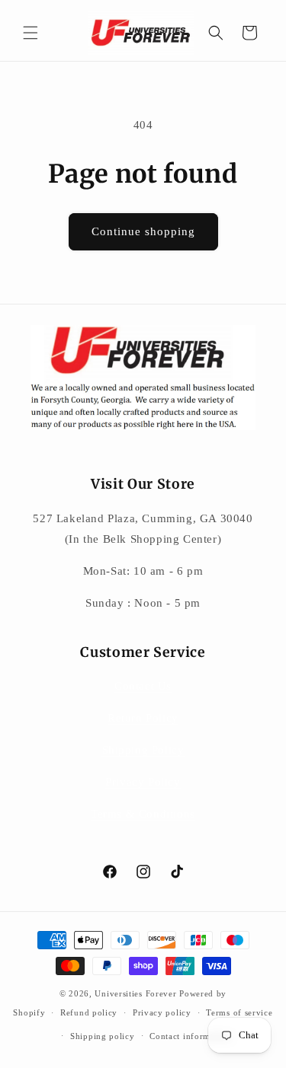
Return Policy (143, 718)
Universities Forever (135, 993)
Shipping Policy (143, 750)
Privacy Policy (142, 782)
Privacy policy (162, 1012)
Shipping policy (102, 1036)
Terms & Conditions (143, 814)
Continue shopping (143, 231)
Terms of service (239, 1012)
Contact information (189, 1036)
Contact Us (143, 686)
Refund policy (88, 1012)
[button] (30, 32)
